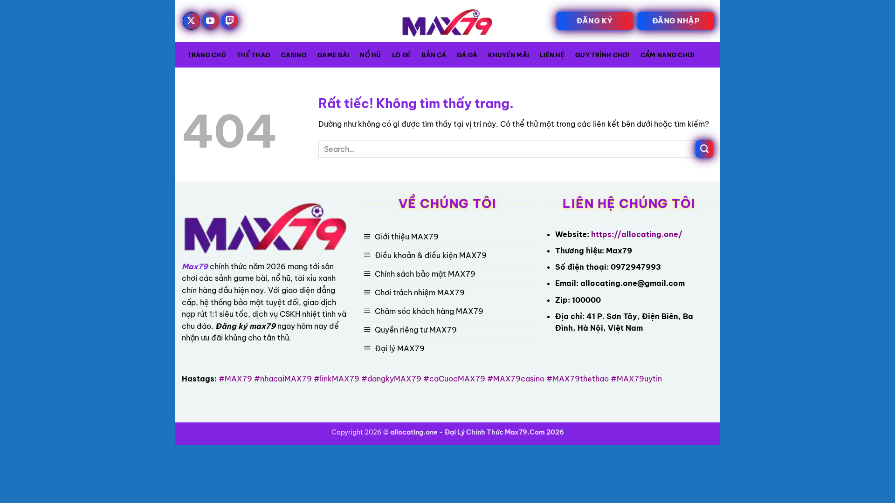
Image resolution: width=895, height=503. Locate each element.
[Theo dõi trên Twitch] (230, 21)
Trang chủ (206, 55)
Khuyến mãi (508, 55)
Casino (294, 55)
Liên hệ (552, 55)
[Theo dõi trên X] (191, 21)
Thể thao (253, 55)
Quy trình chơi (602, 55)
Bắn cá (433, 55)
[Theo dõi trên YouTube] (211, 21)
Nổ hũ (370, 55)
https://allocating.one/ (636, 234)
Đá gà (467, 55)
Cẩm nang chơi (667, 55)
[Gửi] (704, 149)
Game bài (333, 55)
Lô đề (401, 55)
